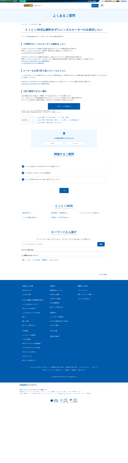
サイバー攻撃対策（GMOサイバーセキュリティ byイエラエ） (41, 393)
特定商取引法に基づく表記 (57, 367)
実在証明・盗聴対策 (23, 393)
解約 (23, 317)
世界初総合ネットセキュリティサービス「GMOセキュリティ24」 (32, 391)
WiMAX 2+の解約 (55, 294)
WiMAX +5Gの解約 (55, 298)
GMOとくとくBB (27, 286)
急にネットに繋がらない (29, 325)
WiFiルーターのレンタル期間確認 (31, 343)
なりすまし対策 (76, 393)
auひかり (53, 312)
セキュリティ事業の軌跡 (86, 393)
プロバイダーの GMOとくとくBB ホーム (39, 367)
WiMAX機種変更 (54, 303)
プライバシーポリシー (84, 367)
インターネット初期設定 (29, 335)
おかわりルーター (27, 356)
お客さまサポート (27, 290)
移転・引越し (26, 321)
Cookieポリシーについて (47, 370)
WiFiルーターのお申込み (29, 308)
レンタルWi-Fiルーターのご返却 (31, 312)
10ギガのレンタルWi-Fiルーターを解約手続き (35, 61)
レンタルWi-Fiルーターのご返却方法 (32, 53)
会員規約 (67, 370)
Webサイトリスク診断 (61, 391)
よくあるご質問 (33, 24)
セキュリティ (95, 367)
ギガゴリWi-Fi (54, 336)
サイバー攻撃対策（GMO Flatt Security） (63, 393)
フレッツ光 (53, 331)
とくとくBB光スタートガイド (30, 304)
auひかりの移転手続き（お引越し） (59, 321)
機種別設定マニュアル (56, 290)
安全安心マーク (59, 370)
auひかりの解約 (54, 325)
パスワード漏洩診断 (51, 391)
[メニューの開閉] (102, 5)
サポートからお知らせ (84, 298)
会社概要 (73, 370)
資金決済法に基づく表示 (71, 367)
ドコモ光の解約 (26, 339)
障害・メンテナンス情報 (84, 294)
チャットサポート (83, 290)
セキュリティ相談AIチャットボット (74, 391)
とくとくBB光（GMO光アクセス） (33, 300)
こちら (38, 112)
